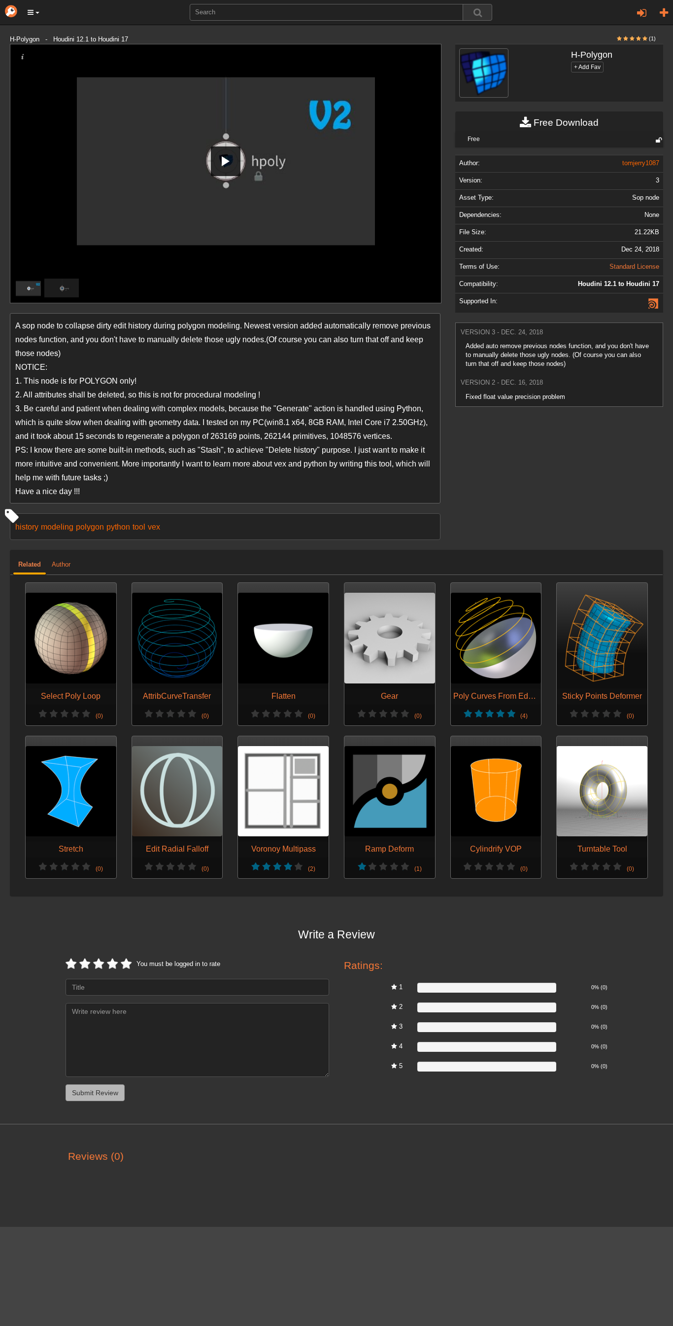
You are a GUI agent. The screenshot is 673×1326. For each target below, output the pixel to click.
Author (61, 564)
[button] (33, 12)
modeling (57, 526)
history (26, 526)
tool (139, 526)
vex (154, 526)
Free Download (565, 122)
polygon (90, 526)
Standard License (634, 266)
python (118, 526)
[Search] (477, 12)
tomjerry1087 (640, 163)
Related (29, 564)
